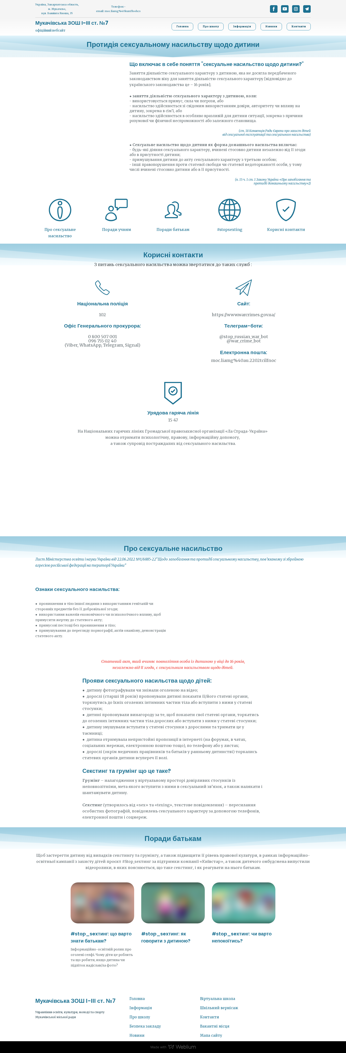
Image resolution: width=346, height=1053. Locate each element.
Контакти (209, 1017)
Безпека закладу (145, 1026)
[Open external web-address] (116, 210)
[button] (274, 9)
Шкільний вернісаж (219, 1008)
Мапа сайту (211, 1035)
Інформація (140, 1008)
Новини (137, 1035)
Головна (137, 998)
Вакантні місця (214, 1026)
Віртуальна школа (217, 998)
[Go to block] (60, 210)
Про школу (139, 1017)
